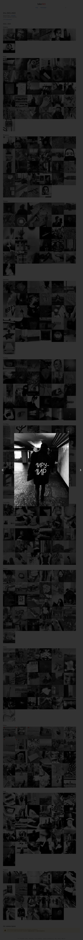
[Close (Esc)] (68, 432)
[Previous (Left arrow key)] (2, 470)
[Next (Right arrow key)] (80, 470)
